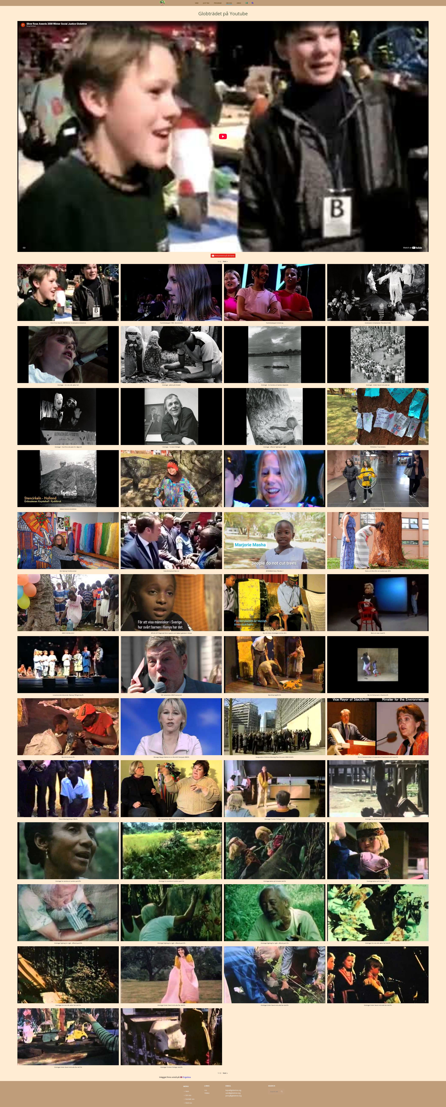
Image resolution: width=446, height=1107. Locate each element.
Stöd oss (188, 1103)
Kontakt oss (189, 1099)
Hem (196, 3)
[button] (225, 261)
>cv (205, 1090)
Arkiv (239, 3)
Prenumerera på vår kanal (224, 255)
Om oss (229, 3)
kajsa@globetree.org (233, 1090)
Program (217, 3)
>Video (206, 1093)
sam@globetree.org (233, 1093)
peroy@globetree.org (233, 1096)
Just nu (206, 3)
